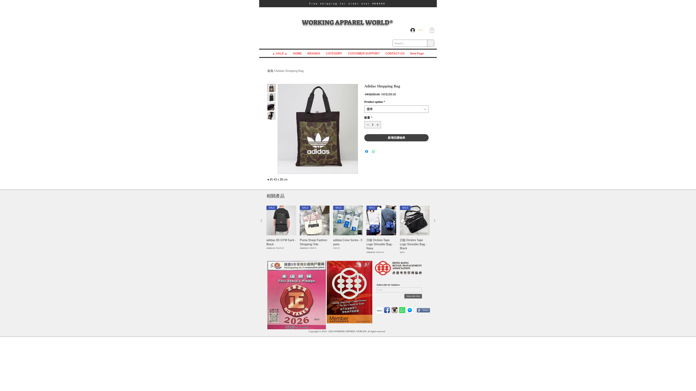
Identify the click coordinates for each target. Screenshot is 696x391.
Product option (374, 101)
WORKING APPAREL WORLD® (347, 22)
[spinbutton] (372, 124)
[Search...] (430, 43)
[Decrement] (367, 124)
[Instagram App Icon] (394, 310)
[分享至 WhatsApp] (373, 151)
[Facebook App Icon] (387, 310)
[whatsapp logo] (402, 310)
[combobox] (396, 109)
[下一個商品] (434, 220)
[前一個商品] (261, 220)
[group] (348, 230)
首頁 (270, 70)
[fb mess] (410, 310)
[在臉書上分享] (366, 151)
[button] (348, 3)
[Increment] (377, 124)
